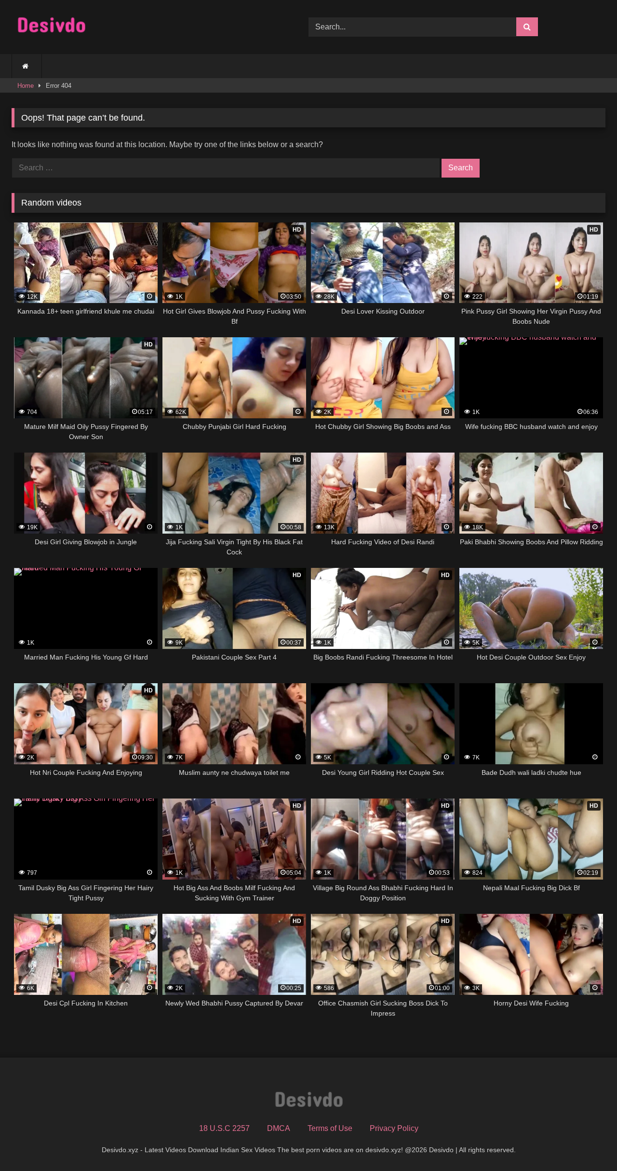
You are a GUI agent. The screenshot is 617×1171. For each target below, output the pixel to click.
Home (25, 85)
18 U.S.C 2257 (224, 1128)
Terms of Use (330, 1128)
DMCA (278, 1128)
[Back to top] (587, 1142)
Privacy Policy (394, 1128)
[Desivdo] (51, 27)
